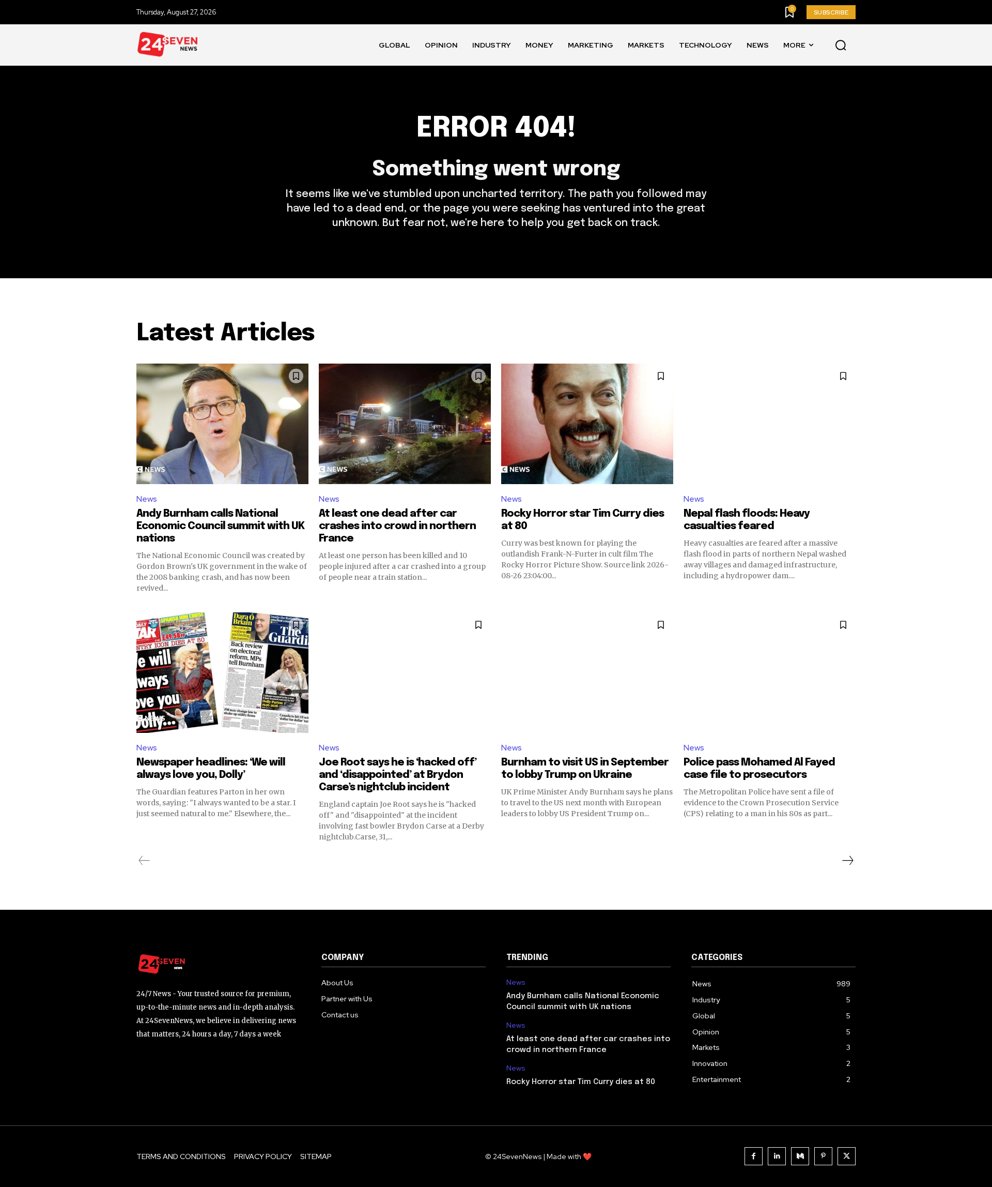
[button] (841, 46)
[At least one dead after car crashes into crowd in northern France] (405, 424)
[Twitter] (847, 1156)
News (146, 498)
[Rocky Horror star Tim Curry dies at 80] (587, 424)
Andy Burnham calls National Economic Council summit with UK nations (220, 526)
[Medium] (800, 1156)
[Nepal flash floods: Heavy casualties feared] (770, 424)
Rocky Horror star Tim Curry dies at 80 (580, 1082)
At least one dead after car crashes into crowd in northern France (397, 526)
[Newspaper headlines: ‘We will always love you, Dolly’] (222, 672)
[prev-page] (144, 860)
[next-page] (847, 860)
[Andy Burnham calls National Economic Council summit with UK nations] (222, 424)
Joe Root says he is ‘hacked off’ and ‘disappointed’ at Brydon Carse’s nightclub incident (397, 775)
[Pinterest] (823, 1156)
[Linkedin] (777, 1156)
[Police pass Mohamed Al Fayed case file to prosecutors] (770, 672)
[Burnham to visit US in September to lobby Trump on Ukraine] (587, 672)
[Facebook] (754, 1156)
